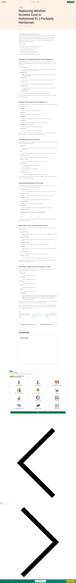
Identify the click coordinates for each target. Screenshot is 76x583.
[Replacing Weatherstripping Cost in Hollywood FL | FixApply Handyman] (51, 316)
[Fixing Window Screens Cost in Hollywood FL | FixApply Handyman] (25, 316)
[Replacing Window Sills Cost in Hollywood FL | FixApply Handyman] (38, 316)
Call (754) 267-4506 (40, 581)
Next (38, 412)
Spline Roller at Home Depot (46, 118)
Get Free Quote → (70, 581)
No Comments (30, 26)
